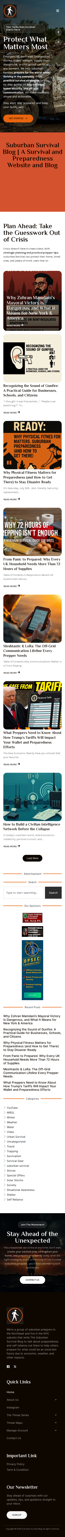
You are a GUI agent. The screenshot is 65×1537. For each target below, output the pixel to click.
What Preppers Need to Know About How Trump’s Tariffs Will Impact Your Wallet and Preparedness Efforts (32, 740)
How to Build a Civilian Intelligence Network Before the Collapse (31, 827)
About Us (12, 1399)
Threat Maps (14, 1422)
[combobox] (23, 893)
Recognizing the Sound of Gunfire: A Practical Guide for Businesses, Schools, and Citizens (30, 390)
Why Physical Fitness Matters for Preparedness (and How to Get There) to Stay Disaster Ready (29, 477)
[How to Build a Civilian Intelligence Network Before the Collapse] (32, 797)
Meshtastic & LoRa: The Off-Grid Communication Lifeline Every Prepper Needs (29, 651)
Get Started (16, 118)
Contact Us (32, 1279)
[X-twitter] (58, 42)
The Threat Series (18, 1415)
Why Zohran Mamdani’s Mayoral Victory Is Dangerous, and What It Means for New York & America (31, 308)
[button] (32, 1400)
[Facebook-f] (58, 32)
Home (10, 1392)
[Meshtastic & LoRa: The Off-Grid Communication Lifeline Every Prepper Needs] (32, 619)
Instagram (13, 1407)
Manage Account (17, 1430)
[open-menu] (58, 11)
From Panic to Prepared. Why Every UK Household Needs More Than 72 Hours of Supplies (31, 564)
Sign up (16, 1515)
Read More (13, 325)
